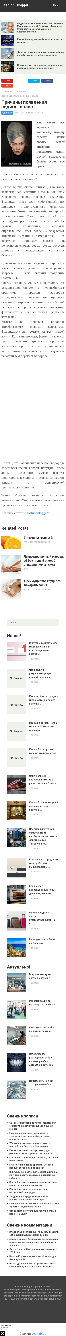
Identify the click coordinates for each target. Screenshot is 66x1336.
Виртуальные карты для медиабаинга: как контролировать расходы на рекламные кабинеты (33, 1175)
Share (48, 81)
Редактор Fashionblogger (37, 542)
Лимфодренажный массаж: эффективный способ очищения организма (44, 560)
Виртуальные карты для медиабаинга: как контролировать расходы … (43, 648)
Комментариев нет (35, 113)
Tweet (34, 81)
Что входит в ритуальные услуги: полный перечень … (40, 673)
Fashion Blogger (15, 5)
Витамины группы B (38, 538)
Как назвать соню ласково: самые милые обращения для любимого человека (33, 1242)
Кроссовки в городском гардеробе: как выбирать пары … (43, 863)
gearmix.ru (39, 1333)
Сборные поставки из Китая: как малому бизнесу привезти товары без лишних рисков (32, 1125)
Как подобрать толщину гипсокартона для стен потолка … (43, 700)
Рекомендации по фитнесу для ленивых (42, 1002)
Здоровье (21, 91)
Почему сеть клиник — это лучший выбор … (42, 1082)
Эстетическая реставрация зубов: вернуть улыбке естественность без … (42, 1059)
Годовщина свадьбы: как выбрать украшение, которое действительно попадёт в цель (29, 1136)
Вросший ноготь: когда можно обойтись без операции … (43, 726)
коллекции (4, 1327)
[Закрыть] (2, 1333)
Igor (26, 569)
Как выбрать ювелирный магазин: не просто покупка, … (43, 806)
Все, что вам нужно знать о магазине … (40, 976)
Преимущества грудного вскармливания (42, 583)
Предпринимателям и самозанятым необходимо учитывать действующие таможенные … (43, 836)
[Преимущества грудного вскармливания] (11, 589)
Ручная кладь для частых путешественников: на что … (42, 918)
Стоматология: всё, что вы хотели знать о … (43, 1029)
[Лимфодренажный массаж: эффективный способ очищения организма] (11, 564)
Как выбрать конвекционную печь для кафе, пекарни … (41, 890)
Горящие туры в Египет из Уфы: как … (42, 941)
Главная (8, 91)
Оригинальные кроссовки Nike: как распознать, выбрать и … (44, 780)
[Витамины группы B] (11, 542)
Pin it (8, 81)
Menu (56, 5)
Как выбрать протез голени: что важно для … (43, 751)
